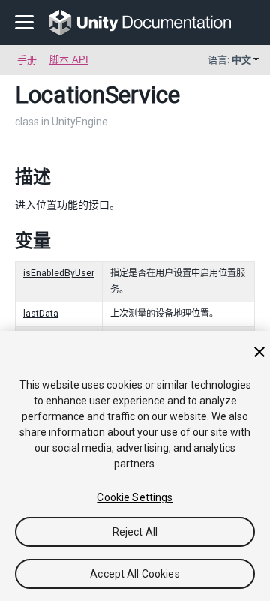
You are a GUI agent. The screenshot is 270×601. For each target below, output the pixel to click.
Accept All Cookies (135, 574)
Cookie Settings (134, 497)
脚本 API (69, 59)
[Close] (259, 351)
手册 (27, 59)
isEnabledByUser (58, 273)
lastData (40, 313)
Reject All (135, 532)
